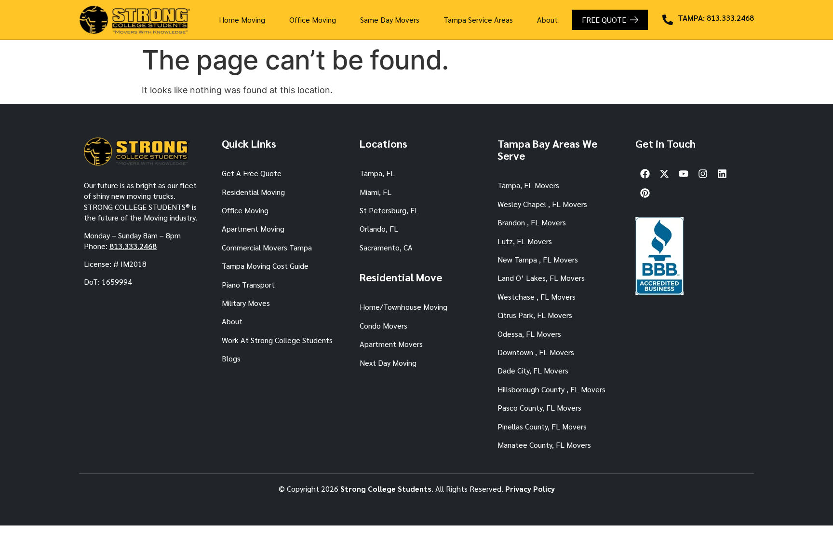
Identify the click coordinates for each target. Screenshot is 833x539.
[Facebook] (645, 173)
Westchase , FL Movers (536, 296)
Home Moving (242, 19)
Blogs (231, 358)
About (547, 19)
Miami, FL (375, 192)
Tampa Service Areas (478, 19)
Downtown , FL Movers (535, 352)
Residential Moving (253, 192)
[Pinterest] (645, 193)
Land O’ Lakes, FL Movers (541, 278)
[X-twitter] (664, 173)
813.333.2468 (133, 246)
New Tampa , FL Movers (537, 259)
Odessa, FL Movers (529, 334)
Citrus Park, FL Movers (534, 315)
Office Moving (312, 19)
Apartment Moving (253, 228)
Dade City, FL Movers (532, 370)
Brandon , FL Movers (531, 222)
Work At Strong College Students (277, 340)
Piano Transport (248, 284)
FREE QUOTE (604, 19)
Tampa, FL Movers (528, 185)
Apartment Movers (391, 344)
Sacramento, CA (386, 247)
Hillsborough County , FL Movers (551, 389)
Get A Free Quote (252, 173)
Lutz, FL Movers (524, 241)
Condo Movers (383, 325)
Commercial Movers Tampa (267, 247)
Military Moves (246, 303)
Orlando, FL (379, 228)
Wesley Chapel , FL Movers (542, 204)
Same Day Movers (389, 19)
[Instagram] (702, 173)
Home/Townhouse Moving (403, 307)
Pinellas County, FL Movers (542, 426)
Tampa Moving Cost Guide (265, 266)
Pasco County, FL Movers (539, 407)
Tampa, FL (377, 173)
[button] (244, 20)
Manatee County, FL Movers (544, 445)
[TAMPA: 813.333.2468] (667, 19)
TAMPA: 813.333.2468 (716, 18)
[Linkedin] (722, 173)
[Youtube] (683, 173)
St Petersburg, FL (389, 210)
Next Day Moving (388, 363)
